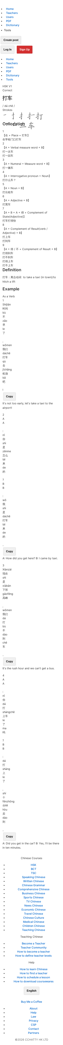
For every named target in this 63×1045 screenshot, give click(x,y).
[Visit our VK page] (33, 998)
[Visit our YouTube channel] (37, 998)
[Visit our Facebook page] (25, 998)
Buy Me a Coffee (31, 1001)
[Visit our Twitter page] (29, 998)
